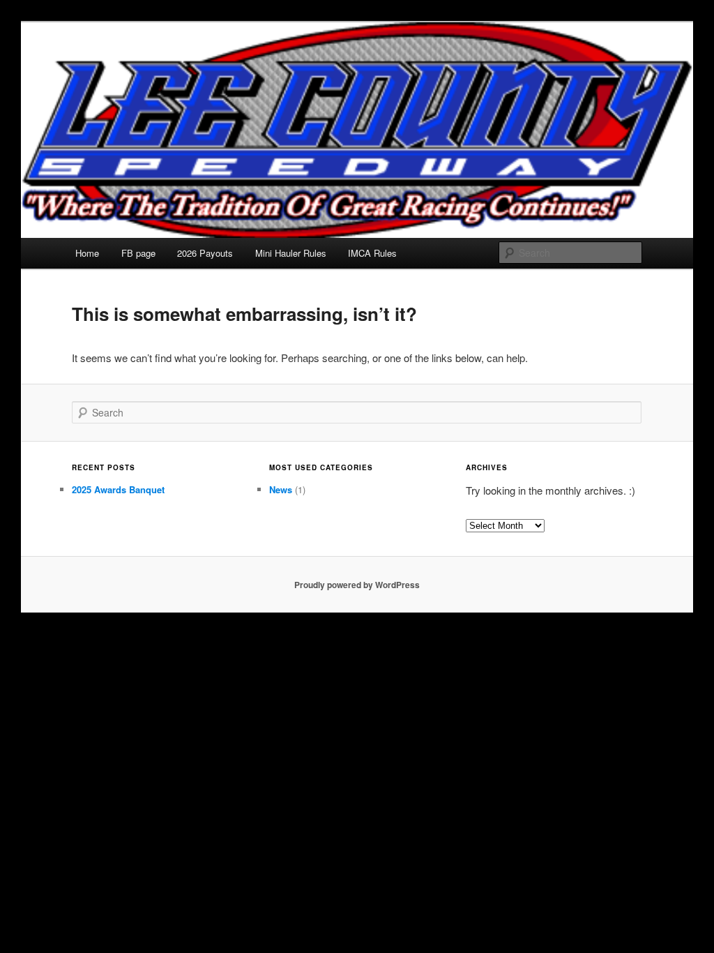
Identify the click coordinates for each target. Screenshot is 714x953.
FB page (138, 253)
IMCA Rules (372, 253)
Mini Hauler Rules (290, 253)
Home (87, 253)
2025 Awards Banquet (118, 489)
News (280, 489)
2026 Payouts (205, 253)
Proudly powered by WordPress (357, 584)
